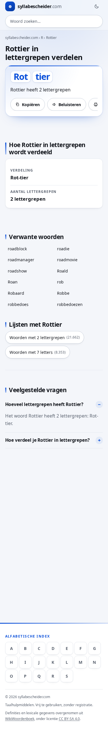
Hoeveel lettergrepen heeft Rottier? (44, 404)
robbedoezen (70, 304)
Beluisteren (69, 104)
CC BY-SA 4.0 (69, 718)
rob (60, 282)
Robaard (16, 293)
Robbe (63, 293)
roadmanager (21, 259)
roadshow (17, 271)
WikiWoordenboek (19, 718)
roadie (63, 248)
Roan (13, 282)
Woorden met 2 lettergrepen (45, 337)
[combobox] (54, 21)
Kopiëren (31, 104)
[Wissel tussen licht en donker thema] (96, 6)
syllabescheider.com (21, 37)
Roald (62, 271)
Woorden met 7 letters (38, 352)
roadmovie (67, 259)
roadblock (17, 248)
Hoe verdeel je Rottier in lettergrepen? (47, 440)
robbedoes (18, 304)
